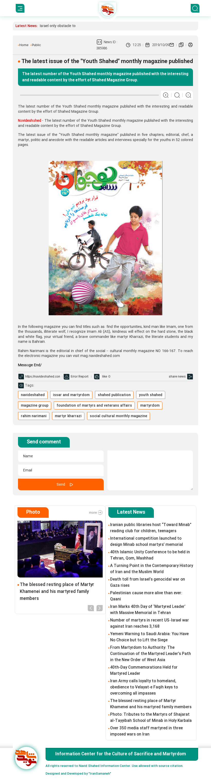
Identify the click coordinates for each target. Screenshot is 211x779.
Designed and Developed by (78, 773)
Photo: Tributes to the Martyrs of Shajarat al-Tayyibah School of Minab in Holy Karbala (151, 718)
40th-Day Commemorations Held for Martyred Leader (144, 670)
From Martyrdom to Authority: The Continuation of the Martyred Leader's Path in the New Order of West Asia (150, 654)
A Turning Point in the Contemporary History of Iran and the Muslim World (151, 569)
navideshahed (33, 395)
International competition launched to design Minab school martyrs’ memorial (146, 542)
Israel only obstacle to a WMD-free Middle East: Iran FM (85, 26)
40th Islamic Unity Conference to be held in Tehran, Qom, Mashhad (150, 555)
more (93, 512)
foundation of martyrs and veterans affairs (94, 405)
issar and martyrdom (71, 395)
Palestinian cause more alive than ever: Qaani (146, 596)
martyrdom (150, 405)
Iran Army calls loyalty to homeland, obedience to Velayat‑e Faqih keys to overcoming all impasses (144, 687)
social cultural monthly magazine (118, 416)
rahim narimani (34, 416)
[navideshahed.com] (26, 758)
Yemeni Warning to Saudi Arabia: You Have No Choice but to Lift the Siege (149, 637)
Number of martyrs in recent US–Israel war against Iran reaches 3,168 (149, 623)
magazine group (34, 405)
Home (23, 45)
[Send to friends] (171, 45)
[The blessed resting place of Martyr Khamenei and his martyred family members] (60, 549)
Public (36, 45)
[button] (91, 607)
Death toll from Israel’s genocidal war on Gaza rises (147, 582)
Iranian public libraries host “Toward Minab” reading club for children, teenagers (150, 528)
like (104, 376)
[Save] (181, 45)
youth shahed (150, 395)
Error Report (80, 376)
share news (177, 376)
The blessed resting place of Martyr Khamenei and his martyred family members (57, 591)
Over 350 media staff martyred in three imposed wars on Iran (146, 731)
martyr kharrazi (68, 416)
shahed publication (114, 395)
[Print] (190, 45)
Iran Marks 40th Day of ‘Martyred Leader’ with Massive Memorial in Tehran (147, 610)
